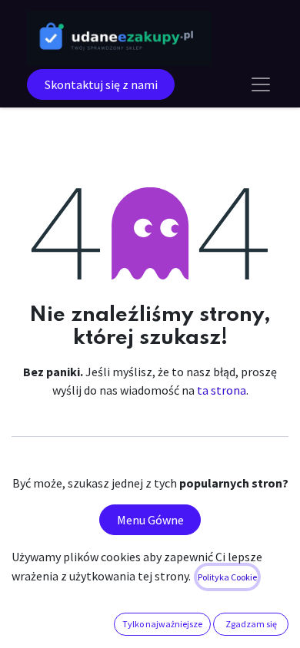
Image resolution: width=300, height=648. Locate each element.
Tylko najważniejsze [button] (162, 624)
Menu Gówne (150, 519)
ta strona (221, 390)
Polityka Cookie (227, 577)
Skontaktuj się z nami (101, 84)
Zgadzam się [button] (251, 624)
